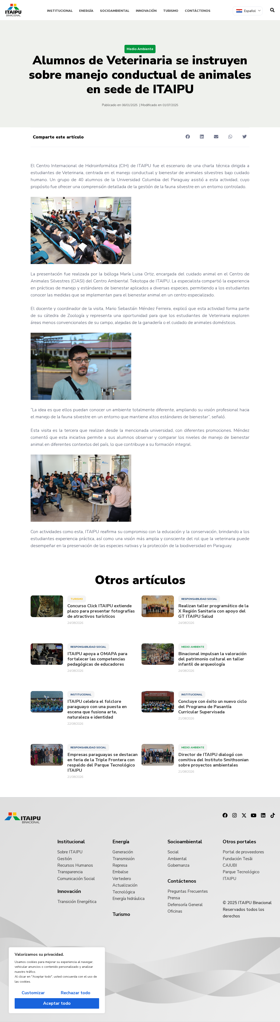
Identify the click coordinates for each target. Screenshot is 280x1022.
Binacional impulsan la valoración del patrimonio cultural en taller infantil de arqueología (212, 659)
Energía (86, 11)
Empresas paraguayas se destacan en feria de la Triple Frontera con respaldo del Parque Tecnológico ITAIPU (102, 762)
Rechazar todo (75, 993)
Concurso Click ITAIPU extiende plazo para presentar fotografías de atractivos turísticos (101, 611)
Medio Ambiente (140, 49)
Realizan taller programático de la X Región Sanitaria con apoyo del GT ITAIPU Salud (213, 611)
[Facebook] (225, 815)
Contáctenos (197, 11)
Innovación (146, 11)
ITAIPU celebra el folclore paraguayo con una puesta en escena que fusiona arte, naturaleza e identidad (97, 709)
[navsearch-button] (272, 10)
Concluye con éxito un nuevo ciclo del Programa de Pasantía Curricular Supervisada (212, 707)
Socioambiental (114, 11)
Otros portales (239, 841)
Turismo (170, 11)
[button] (187, 137)
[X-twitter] (244, 815)
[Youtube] (253, 815)
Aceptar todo (57, 1003)
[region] (57, 980)
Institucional (60, 11)
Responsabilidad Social (199, 599)
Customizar (33, 993)
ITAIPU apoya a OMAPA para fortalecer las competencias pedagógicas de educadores (97, 659)
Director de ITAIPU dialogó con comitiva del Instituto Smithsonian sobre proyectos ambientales (213, 760)
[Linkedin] (263, 815)
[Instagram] (234, 815)
